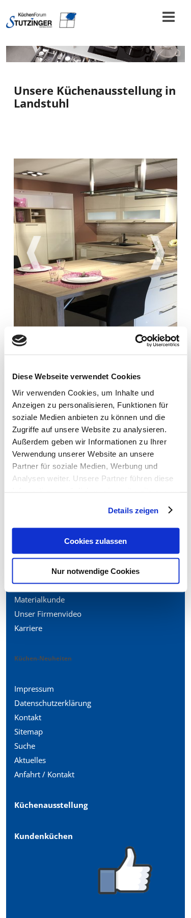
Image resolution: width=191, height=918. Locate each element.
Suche (24, 746)
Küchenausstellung (51, 805)
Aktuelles (30, 760)
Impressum (34, 689)
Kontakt (27, 717)
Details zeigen (133, 510)
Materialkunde (39, 599)
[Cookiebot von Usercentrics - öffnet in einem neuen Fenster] (136, 340)
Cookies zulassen (95, 541)
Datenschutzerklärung (52, 703)
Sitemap (28, 731)
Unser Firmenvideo (47, 614)
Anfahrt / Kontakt (44, 774)
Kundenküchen (43, 836)
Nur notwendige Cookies (95, 570)
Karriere (28, 628)
